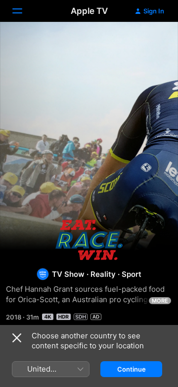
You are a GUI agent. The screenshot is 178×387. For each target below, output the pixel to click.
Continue (131, 369)
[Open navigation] (23, 11)
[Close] (16, 337)
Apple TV (89, 11)
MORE (160, 300)
